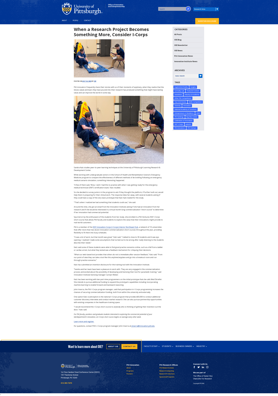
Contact (87, 20)
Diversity (178, 106)
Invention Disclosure (207, 21)
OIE (95, 81)
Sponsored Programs (166, 377)
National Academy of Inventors (185, 109)
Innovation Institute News (185, 61)
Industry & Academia (192, 94)
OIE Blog (177, 40)
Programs (130, 371)
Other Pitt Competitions (183, 98)
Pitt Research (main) (166, 368)
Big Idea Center (191, 117)
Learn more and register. (84, 321)
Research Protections (167, 374)
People (75, 20)
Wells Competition (195, 102)
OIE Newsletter (181, 45)
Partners (130, 374)
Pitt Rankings (179, 117)
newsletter (178, 94)
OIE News (178, 50)
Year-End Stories (180, 102)
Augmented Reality (181, 87)
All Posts (178, 34)
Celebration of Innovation (183, 120)
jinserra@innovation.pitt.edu (143, 326)
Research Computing (166, 371)
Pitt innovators (180, 128)
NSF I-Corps (179, 124)
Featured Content (193, 91)
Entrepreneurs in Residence (184, 113)
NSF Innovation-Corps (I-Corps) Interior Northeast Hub (115, 227)
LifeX (198, 113)
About (64, 20)
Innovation (187, 106)
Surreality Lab (179, 91)
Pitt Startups (192, 128)
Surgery (193, 87)
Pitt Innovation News (183, 56)
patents (188, 124)
